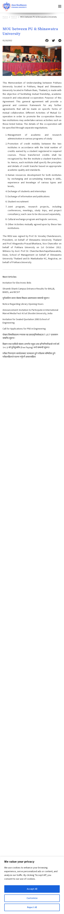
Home (5, 16)
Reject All (32, 907)
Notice (14, 16)
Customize (32, 898)
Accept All (32, 889)
